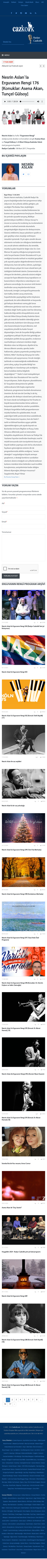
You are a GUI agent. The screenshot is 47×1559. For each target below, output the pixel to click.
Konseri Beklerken (24, 1476)
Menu (7, 55)
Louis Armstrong (12, 1530)
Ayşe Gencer (29, 1498)
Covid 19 (6, 1453)
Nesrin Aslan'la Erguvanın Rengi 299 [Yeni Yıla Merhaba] (21, 850)
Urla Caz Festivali (34, 1485)
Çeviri (42, 1450)
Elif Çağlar (10, 1511)
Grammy (16, 1463)
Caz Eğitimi (17, 1450)
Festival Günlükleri (8, 1456)
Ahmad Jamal (16, 1495)
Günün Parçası (13, 1466)
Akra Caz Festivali (29, 1443)
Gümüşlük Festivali (25, 1463)
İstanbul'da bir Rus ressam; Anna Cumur (16, 1163)
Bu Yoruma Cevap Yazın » (11, 477)
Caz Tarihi (37, 1450)
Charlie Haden (36, 1504)
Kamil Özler (37, 1524)
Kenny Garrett (19, 1527)
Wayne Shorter (38, 1549)
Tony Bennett (36, 1546)
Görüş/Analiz (9, 1463)
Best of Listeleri (37, 1447)
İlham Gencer (31, 1517)
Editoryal (18, 1453)
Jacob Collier (5, 1521)
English (35, 1453)
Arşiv (24, 1447)
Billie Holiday (37, 1501)
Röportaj (18, 1485)
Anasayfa (6, 2)
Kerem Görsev (28, 1527)
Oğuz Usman (13, 1537)
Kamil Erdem (29, 1524)
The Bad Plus (12, 1546)
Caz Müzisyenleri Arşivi (27, 1450)
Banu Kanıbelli (13, 1501)
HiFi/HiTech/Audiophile (28, 1466)
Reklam (13, 2)
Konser (16, 1476)
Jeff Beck (29, 1521)
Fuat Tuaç (33, 1514)
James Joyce (22, 1521)
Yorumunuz (6, 532)
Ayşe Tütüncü (37, 1498)
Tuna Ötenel (12, 1549)
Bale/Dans (29, 1447)
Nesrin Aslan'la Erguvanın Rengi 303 (14, 672)
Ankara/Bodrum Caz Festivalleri (13, 1447)
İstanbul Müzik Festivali (34, 1469)
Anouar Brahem (35, 1495)
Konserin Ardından (35, 1476)
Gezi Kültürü (40, 1459)
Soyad (5, 512)
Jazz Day (25, 1472)
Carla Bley (20, 1504)
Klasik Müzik (29, 2)
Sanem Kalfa (22, 1540)
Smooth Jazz (25, 1485)
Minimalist (32, 1479)
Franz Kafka (26, 1514)
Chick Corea (9, 1508)
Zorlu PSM (36, 1488)
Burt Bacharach (12, 1504)
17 (10, 1404)
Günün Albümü (36, 1463)
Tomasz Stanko (28, 1546)
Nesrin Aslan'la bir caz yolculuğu (13, 806)
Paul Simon (40, 1537)
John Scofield (11, 1524)
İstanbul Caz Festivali (21, 1469)
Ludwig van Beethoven (24, 1530)
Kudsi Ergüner (37, 1527)
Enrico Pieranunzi (36, 1511)
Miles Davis (11, 1533)
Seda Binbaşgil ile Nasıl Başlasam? (36, 1540)
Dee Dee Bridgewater (36, 1508)
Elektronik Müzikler (27, 1453)
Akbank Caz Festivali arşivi (12, 66)
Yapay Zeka (11, 1488)
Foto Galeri (24, 5)
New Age (4, 1482)
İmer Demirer (40, 1517)
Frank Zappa (18, 1514)
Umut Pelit (20, 1549)
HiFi (42, 2)
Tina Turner (20, 1546)
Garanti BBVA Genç (31, 1459)
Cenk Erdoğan (27, 1504)
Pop (26, 1482)
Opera (22, 1482)
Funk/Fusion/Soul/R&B (19, 1459)
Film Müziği (17, 1456)
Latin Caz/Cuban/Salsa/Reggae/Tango (18, 1479)
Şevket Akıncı (24, 1543)
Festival (41, 1453)
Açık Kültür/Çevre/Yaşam (30, 1440)
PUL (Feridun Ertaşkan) (34, 1482)
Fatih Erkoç (11, 1514)
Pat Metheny (32, 1537)
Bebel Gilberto (22, 1501)
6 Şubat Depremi (17, 1440)
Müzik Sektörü (40, 1479)
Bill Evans (29, 1501)
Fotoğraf (9, 1459)
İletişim (20, 2)
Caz (12, 1450)
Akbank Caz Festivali (18, 1443)
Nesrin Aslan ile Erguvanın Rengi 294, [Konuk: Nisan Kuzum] (23, 1074)
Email (4, 522)
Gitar (3, 1463)
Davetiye (12, 1453)
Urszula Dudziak (28, 1549)
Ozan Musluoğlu (22, 1537)
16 (5, 1404)
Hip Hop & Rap (40, 1466)
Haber (19, 1466)
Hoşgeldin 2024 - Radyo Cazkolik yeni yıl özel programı (21, 1252)
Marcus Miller (36, 1530)
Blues (37, 2)
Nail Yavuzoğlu (19, 1533)
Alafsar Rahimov (26, 1495)
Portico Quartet (6, 1540)
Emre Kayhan (26, 1511)
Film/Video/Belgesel (28, 1456)
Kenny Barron (10, 1527)
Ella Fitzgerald (18, 1511)
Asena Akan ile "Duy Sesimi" (12, 1208)
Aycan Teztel (21, 1498)
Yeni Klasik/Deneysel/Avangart (23, 1488)
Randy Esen (15, 1540)
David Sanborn (25, 1508)
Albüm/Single (39, 1443)
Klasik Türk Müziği (8, 1476)
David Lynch (17, 1508)
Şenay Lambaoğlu (15, 1543)
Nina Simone (27, 1533)
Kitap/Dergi (32, 1472)
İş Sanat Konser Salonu (8, 1469)
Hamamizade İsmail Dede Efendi (17, 1517)
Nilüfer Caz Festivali (13, 1482)
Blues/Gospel (6, 1450)
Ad (3, 503)
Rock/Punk (12, 1485)
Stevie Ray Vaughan (34, 1543)
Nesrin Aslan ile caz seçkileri (11, 761)
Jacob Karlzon (14, 1521)
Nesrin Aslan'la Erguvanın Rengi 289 (14, 1296)
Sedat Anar (6, 1543)
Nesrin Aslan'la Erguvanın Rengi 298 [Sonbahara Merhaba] (22, 894)
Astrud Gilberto (12, 1498)
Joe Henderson (37, 1521)
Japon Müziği (18, 1472)
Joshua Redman (21, 1524)
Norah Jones (35, 1533)
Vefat (41, 1485)
